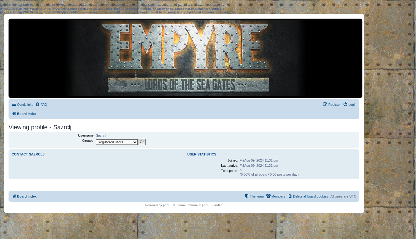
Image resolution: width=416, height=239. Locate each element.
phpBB (168, 205)
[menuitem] (41, 104)
